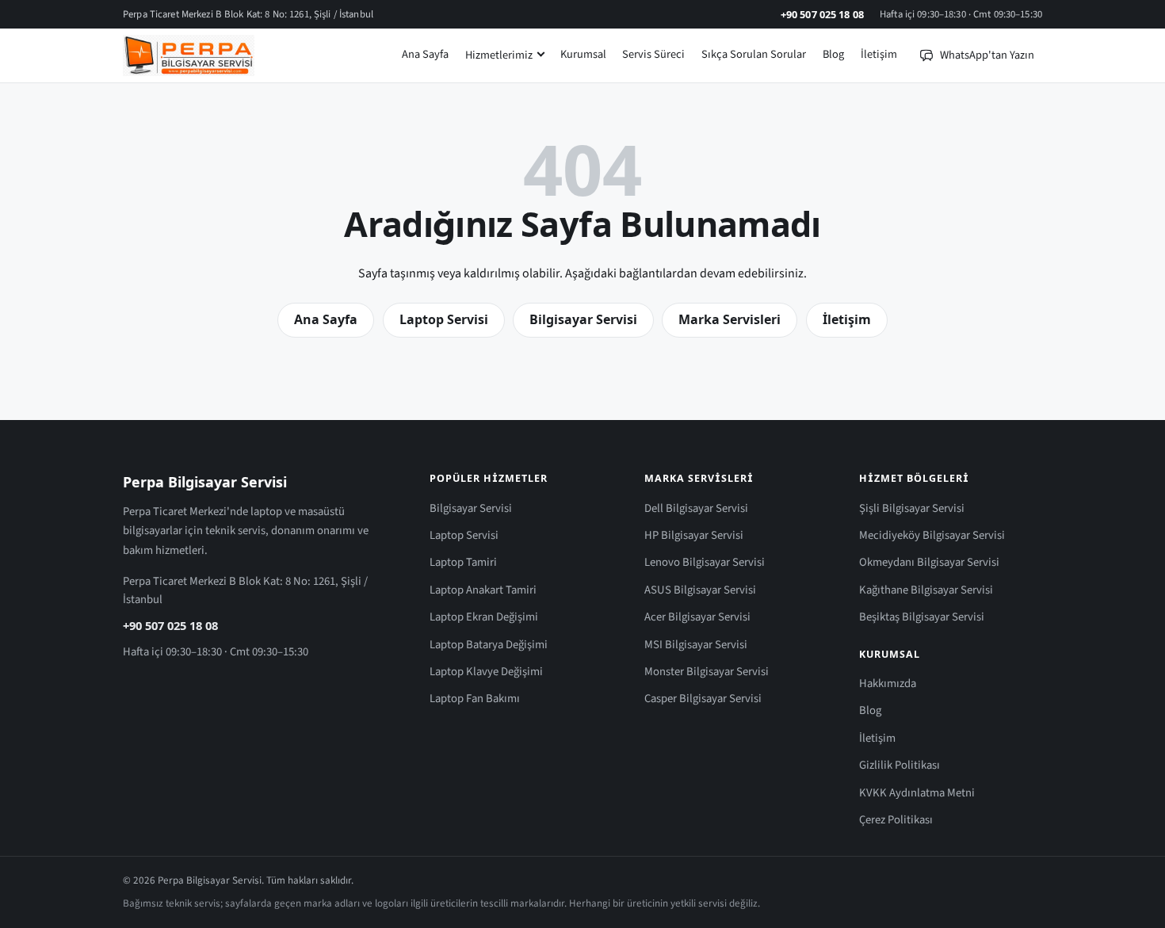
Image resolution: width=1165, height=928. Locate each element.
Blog (833, 54)
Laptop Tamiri (463, 562)
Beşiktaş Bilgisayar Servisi (921, 617)
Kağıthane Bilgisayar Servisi (926, 590)
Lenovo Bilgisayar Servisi (704, 562)
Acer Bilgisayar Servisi (697, 617)
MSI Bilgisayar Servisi (695, 644)
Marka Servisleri (729, 319)
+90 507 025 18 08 (822, 14)
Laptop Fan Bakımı (475, 698)
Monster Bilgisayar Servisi (706, 671)
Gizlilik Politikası (899, 765)
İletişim (879, 54)
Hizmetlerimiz (499, 55)
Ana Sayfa (425, 54)
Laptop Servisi (443, 319)
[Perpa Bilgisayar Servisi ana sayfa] (188, 55)
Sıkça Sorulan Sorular (753, 54)
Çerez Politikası (896, 820)
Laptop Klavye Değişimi (486, 671)
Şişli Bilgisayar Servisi (911, 508)
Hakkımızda (887, 683)
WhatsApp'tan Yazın (987, 55)
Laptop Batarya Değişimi (489, 644)
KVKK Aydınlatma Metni (917, 793)
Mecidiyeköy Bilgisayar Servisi (932, 535)
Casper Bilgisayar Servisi (703, 698)
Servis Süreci (653, 54)
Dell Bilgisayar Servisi (696, 508)
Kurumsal (583, 54)
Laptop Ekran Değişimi (484, 617)
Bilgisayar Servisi (583, 319)
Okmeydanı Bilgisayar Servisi (929, 562)
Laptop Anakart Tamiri (483, 590)
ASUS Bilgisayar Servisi (700, 590)
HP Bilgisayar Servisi (693, 535)
